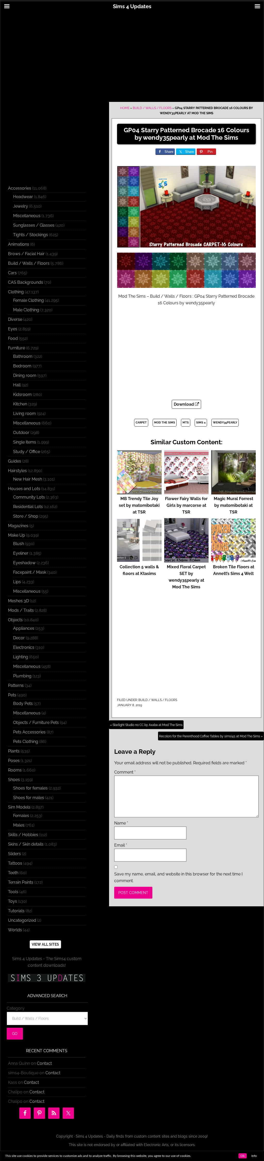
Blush (18, 543)
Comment (125, 772)
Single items (24, 442)
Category (15, 1008)
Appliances (23, 628)
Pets (12, 695)
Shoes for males (28, 797)
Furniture (16, 347)
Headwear (23, 196)
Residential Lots (28, 506)
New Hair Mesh (27, 479)
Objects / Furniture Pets (36, 722)
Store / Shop (25, 516)
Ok (243, 1155)
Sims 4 (200, 422)
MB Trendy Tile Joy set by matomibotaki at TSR (139, 505)
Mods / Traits (21, 610)
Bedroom (22, 366)
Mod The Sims (164, 422)
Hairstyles (17, 470)
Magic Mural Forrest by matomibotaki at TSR (233, 505)
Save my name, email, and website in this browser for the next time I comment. (178, 877)
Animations (18, 244)
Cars (12, 272)
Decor (19, 637)
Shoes (14, 779)
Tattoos (15, 863)
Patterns (16, 685)
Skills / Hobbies (23, 834)
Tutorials (16, 910)
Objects (15, 619)
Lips (17, 581)
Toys (12, 901)
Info (254, 1155)
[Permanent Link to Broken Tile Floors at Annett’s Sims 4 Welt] (233, 560)
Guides (14, 461)
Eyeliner (20, 553)
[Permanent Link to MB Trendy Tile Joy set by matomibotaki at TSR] (139, 492)
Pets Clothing (25, 741)
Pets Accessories (29, 732)
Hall (17, 385)
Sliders (14, 853)
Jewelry (20, 206)
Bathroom (22, 356)
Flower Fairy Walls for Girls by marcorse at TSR (186, 505)
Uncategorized (22, 920)
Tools (13, 891)
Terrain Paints (20, 882)
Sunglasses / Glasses (33, 225)
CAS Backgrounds (25, 282)
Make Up (16, 535)
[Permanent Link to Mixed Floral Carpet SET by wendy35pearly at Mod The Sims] (186, 560)
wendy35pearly (225, 422)
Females (21, 815)
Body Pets (23, 703)
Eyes (12, 328)
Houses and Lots (24, 488)
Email (120, 845)
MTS (186, 422)
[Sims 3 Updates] (46, 978)
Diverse (15, 319)
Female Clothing (28, 300)
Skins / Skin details (26, 844)
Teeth (13, 872)
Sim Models (19, 807)
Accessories (19, 188)
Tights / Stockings (30, 234)
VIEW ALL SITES (45, 944)
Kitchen (20, 404)
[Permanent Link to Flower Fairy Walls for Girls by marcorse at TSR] (186, 492)
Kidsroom (22, 394)
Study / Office (26, 451)
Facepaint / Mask (29, 572)
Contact (44, 1063)
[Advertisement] (132, 53)
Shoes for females (30, 788)
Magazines (18, 525)
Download (184, 404)
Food (13, 338)
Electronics (23, 647)
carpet (141, 422)
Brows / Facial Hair (26, 253)
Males (18, 825)
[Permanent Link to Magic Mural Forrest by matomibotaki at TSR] (233, 492)
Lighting (20, 656)
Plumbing (22, 675)
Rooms (15, 770)
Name (121, 823)
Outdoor (21, 432)
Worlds (15, 929)
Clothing (16, 291)
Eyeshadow (24, 562)
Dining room (24, 375)
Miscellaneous (26, 215)
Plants (14, 751)
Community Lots (29, 497)
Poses (14, 760)
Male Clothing (26, 309)
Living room (24, 413)
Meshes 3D (18, 600)
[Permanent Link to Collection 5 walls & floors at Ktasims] (139, 560)
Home (124, 108)
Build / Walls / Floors (152, 108)
